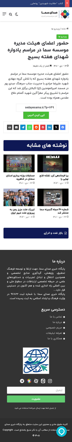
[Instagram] (50, 381)
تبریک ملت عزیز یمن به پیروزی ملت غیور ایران (22, 211)
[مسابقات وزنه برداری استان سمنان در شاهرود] (19, 163)
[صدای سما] (55, 14)
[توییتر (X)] (56, 127)
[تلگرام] (23, 127)
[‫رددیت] (36, 127)
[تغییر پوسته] (16, 15)
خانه (64, 29)
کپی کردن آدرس (36, 115)
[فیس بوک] (62, 127)
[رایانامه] (16, 127)
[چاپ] (9, 127)
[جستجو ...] (10, 15)
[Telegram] (22, 381)
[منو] (4, 15)
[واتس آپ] (29, 127)
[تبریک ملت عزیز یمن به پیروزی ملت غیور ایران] (19, 197)
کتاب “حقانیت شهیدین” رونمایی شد (45, 3)
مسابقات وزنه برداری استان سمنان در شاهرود (20, 177)
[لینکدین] (49, 127)
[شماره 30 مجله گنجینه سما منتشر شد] (53, 197)
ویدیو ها (55, 29)
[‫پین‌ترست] (42, 127)
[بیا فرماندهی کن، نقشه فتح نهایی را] (53, 163)
